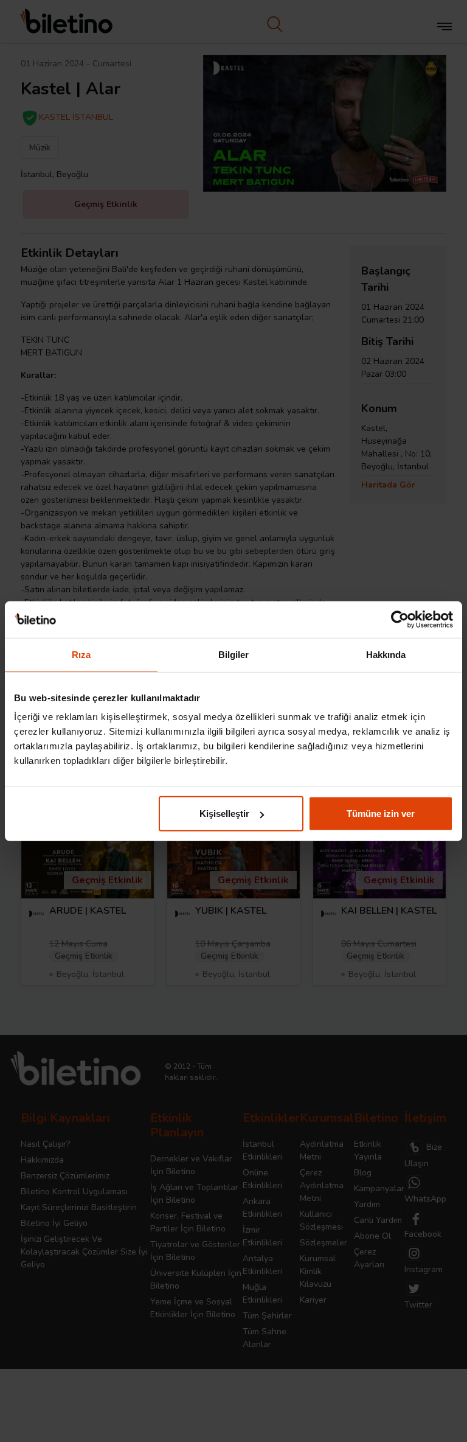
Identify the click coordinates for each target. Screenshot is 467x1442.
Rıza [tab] (81, 654)
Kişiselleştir (224, 813)
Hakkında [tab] (386, 654)
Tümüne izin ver (381, 813)
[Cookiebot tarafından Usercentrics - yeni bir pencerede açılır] (400, 619)
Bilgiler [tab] (233, 654)
